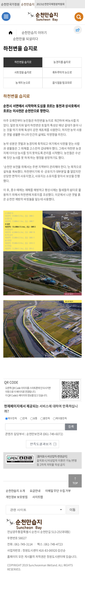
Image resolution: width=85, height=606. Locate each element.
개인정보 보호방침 (17, 497)
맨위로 (75, 480)
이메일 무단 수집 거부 (58, 491)
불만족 (46, 418)
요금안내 (35, 491)
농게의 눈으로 (22, 82)
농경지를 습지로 (62, 62)
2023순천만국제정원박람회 (51, 4)
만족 (25, 418)
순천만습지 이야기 (34, 32)
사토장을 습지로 (23, 72)
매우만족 (12, 418)
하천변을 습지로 (23, 62)
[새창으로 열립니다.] (42, 443)
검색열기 (78, 16)
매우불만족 (61, 418)
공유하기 (78, 30)
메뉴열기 (6, 16)
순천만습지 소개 (15, 491)
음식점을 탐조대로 (62, 82)
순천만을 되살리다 (25, 38)
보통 (35, 418)
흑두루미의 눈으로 (62, 72)
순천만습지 (27, 4)
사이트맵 (37, 497)
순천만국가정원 (10, 4)
